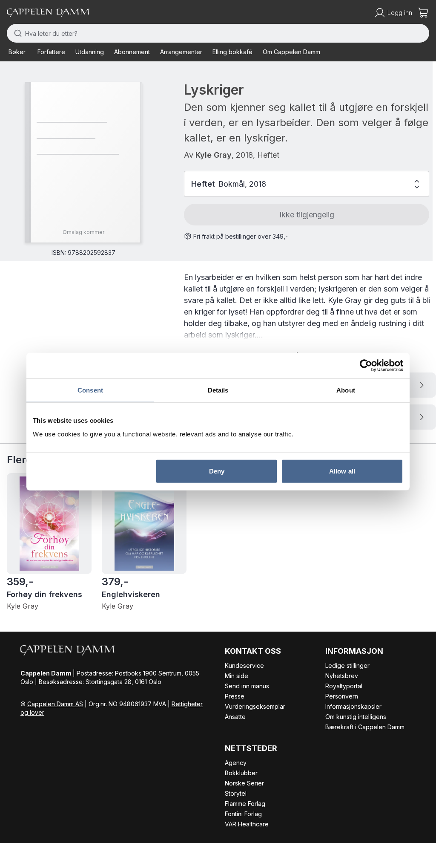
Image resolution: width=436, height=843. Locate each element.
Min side (236, 675)
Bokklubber (241, 773)
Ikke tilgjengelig (306, 214)
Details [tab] (218, 390)
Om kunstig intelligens (355, 716)
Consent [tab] (90, 390)
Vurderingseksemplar (255, 706)
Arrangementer (181, 51)
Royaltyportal (343, 686)
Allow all (342, 470)
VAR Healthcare (247, 824)
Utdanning (89, 51)
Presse (234, 696)
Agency (236, 762)
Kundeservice (244, 665)
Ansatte (235, 716)
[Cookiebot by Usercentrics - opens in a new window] (366, 365)
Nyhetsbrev (341, 675)
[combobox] (218, 33)
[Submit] (16, 33)
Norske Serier (244, 783)
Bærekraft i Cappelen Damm (364, 726)
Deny (216, 470)
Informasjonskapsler (353, 706)
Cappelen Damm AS (55, 703)
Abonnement (132, 51)
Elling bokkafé (232, 51)
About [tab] (345, 390)
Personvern (341, 696)
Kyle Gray (213, 154)
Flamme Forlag (245, 803)
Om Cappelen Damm (291, 51)
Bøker (17, 51)
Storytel (236, 793)
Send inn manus (247, 686)
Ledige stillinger (347, 665)
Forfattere (51, 51)
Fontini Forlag (243, 813)
